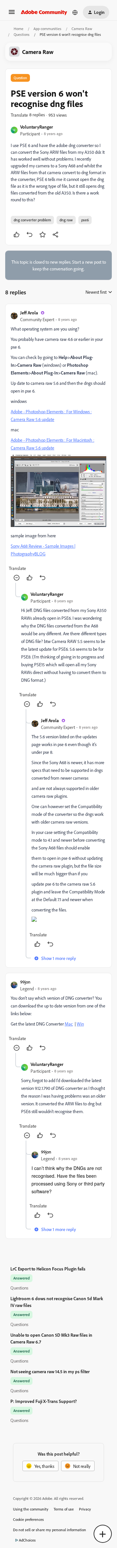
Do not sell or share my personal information (49, 1529)
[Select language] (75, 12)
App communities (47, 28)
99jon (25, 982)
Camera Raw (82, 28)
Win (80, 1024)
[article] (58, 446)
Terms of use (64, 1509)
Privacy (85, 1509)
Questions (22, 34)
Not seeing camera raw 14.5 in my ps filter (50, 1371)
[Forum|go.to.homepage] (44, 12)
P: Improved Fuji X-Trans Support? (43, 1401)
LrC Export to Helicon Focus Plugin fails (47, 1268)
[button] (12, 14)
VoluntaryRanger (36, 127)
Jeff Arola (29, 312)
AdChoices (27, 1540)
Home (18, 28)
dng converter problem (32, 219)
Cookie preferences (28, 1519)
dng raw (66, 219)
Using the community (30, 1509)
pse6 (85, 219)
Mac (69, 1024)
